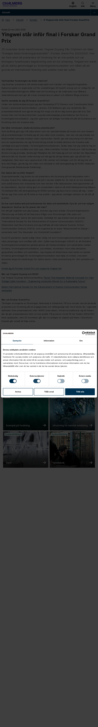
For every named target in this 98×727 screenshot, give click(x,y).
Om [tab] (81, 341)
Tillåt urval (49, 392)
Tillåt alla (80, 392)
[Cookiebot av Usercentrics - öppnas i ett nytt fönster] (84, 333)
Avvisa (18, 392)
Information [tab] (49, 341)
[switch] (37, 381)
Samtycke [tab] (17, 341)
